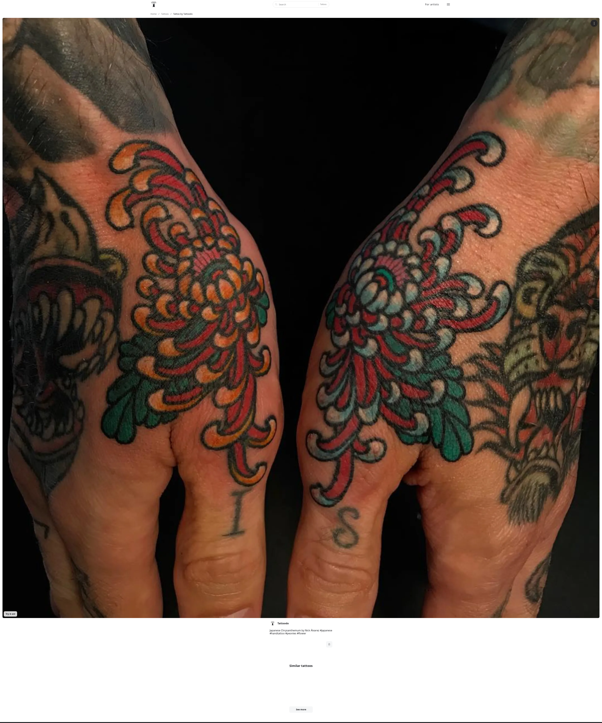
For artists (432, 4)
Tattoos (323, 4)
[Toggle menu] (448, 4)
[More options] (594, 23)
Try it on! (10, 613)
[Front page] (154, 4)
